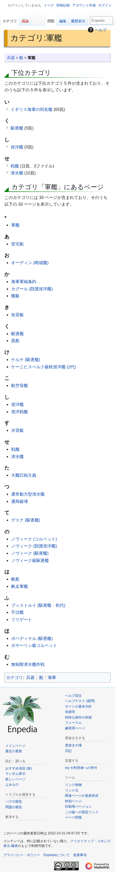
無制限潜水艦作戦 (28, 664)
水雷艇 (17, 430)
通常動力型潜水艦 (28, 494)
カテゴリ (14, 677)
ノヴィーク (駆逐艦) (30, 553)
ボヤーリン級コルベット (34, 645)
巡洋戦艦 (19, 411)
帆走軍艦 (19, 586)
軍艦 (15, 225)
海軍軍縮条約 (23, 281)
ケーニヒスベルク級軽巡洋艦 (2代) (43, 366)
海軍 (52, 677)
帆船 (15, 579)
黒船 (15, 340)
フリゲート (21, 619)
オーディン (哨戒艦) (30, 262)
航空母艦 (19, 385)
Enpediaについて (57, 855)
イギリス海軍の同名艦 (31, 109)
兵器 (11, 58)
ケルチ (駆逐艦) (25, 359)
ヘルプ (101, 30)
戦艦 (15, 166)
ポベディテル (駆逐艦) (32, 638)
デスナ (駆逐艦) (25, 520)
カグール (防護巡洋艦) (32, 288)
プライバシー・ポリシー (21, 855)
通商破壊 (19, 501)
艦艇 (15, 295)
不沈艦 (17, 612)
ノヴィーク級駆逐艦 (30, 560)
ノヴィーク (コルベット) (34, 539)
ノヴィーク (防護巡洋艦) (34, 546)
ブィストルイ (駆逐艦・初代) (38, 605)
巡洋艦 (17, 147)
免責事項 (80, 855)
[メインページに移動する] (22, 714)
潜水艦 (17, 172)
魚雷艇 (17, 314)
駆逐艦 (17, 128)
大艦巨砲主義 (23, 475)
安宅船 (17, 244)
